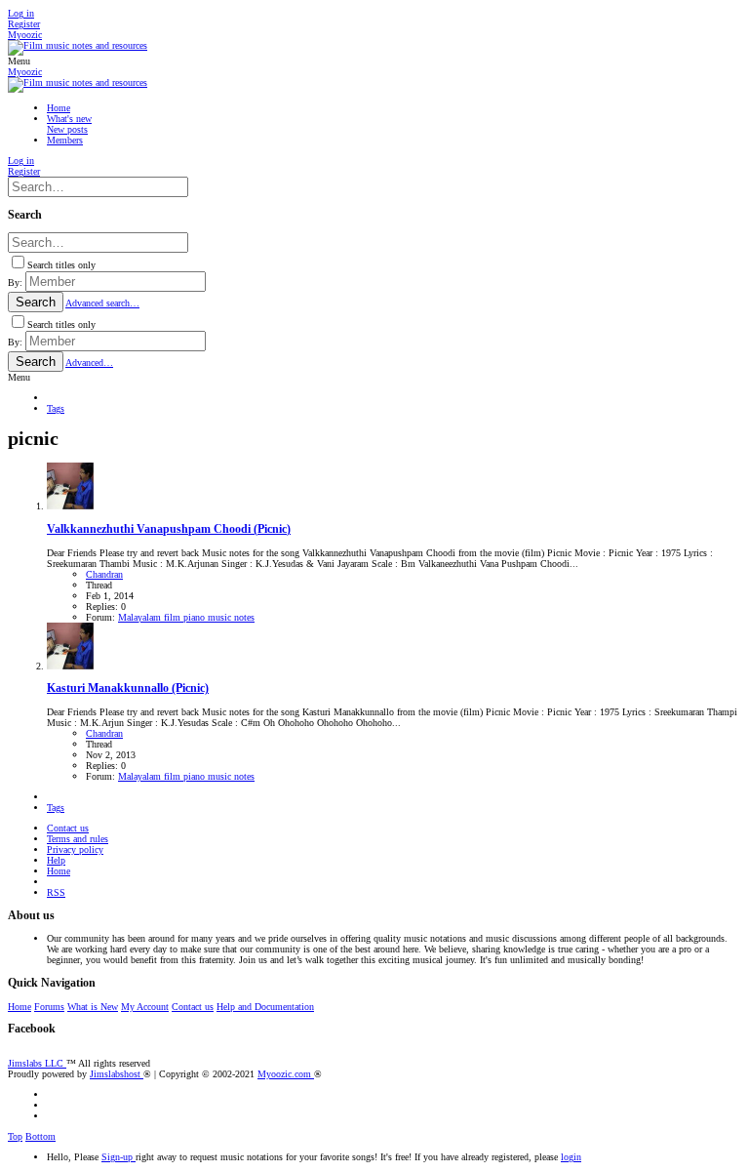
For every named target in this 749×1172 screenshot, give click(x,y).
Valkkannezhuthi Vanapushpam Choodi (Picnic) (169, 529)
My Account (145, 1006)
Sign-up (118, 1157)
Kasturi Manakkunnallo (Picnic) (128, 688)
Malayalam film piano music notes (186, 617)
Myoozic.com (285, 1074)
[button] (19, 61)
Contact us (68, 828)
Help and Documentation (265, 1006)
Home (58, 871)
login (571, 1157)
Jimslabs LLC (37, 1063)
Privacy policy (75, 849)
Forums (49, 1006)
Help (56, 860)
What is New (92, 1006)
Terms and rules (77, 838)
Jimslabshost (116, 1074)
